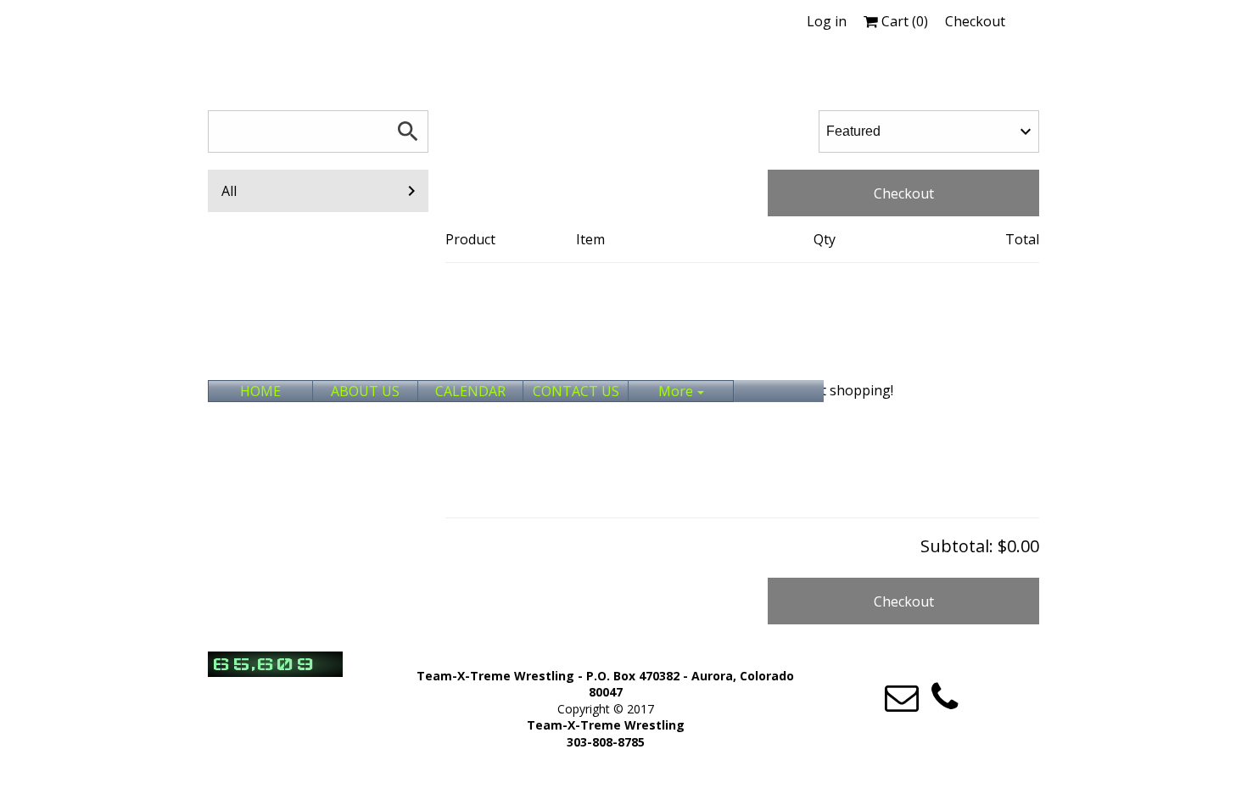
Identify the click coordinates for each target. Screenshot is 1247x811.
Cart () (903, 21)
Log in (827, 21)
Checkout (975, 21)
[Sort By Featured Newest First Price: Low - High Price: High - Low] (929, 131)
